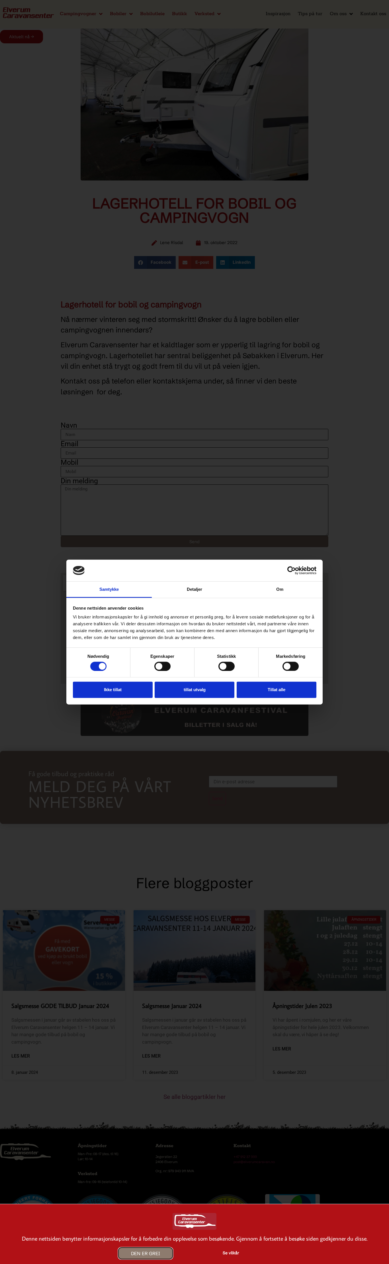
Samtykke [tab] (109, 589)
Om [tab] (279, 589)
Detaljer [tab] (194, 589)
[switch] (162, 666)
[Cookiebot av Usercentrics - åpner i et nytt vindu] (291, 570)
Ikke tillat (113, 689)
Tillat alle (276, 689)
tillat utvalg (195, 689)
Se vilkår (231, 1252)
